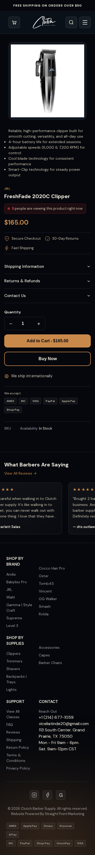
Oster (44, 576)
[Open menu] (85, 22)
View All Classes (13, 714)
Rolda (44, 614)
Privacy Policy (18, 768)
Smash (45, 606)
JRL (9, 589)
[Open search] (71, 22)
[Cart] (14, 22)
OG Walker (48, 598)
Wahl (10, 597)
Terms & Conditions (15, 758)
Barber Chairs (50, 662)
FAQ (9, 724)
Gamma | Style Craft (19, 607)
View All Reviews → (20, 473)
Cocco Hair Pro (52, 568)
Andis (11, 574)
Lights (11, 689)
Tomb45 (46, 583)
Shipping (13, 739)
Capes (44, 655)
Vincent (45, 591)
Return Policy (17, 747)
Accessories (49, 647)
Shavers (13, 668)
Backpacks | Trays (16, 679)
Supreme (14, 618)
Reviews (13, 732)
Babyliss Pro (16, 582)
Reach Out (48, 711)
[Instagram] (34, 795)
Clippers (13, 653)
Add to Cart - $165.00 (47, 341)
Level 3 (12, 625)
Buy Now (48, 358)
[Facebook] (47, 795)
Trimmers (14, 661)
